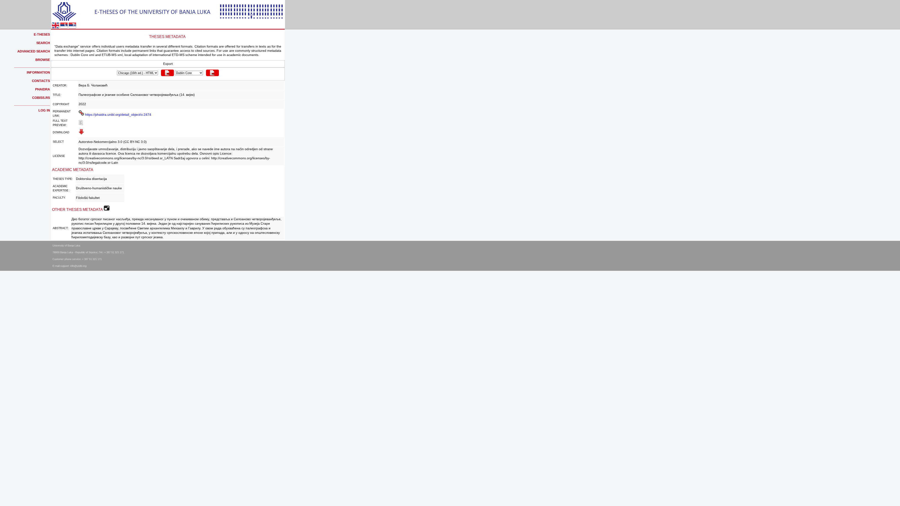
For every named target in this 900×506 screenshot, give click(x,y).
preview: (59, 125)
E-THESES (42, 34)
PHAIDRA (42, 89)
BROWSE (42, 60)
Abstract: (60, 228)
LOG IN (44, 110)
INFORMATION (38, 72)
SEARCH (43, 43)
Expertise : (61, 190)
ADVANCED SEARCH (33, 51)
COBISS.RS (41, 98)
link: (56, 115)
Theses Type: (63, 179)
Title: (57, 95)
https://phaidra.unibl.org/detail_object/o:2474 (117, 114)
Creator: (60, 85)
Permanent (62, 111)
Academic (60, 186)
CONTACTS (41, 81)
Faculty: (59, 197)
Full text (60, 121)
